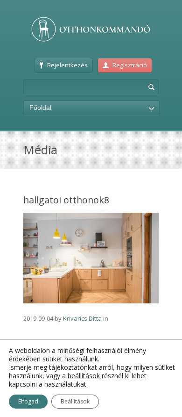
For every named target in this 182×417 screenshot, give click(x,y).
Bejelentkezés (67, 65)
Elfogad (28, 401)
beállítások (84, 376)
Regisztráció (129, 65)
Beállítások (75, 401)
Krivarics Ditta (82, 318)
